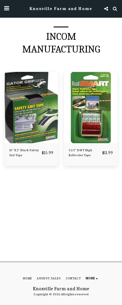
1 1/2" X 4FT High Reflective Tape (80, 152)
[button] (6, 8)
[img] (31, 107)
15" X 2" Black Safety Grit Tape (24, 152)
